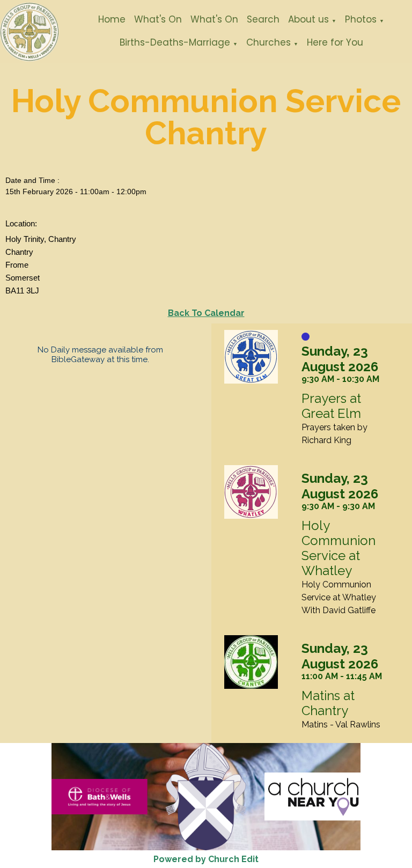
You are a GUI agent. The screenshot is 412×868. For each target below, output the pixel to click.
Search (263, 19)
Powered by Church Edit (206, 859)
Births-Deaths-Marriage (175, 42)
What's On (158, 19)
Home (112, 19)
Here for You (335, 42)
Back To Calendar (206, 313)
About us (308, 19)
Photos (361, 19)
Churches (268, 42)
